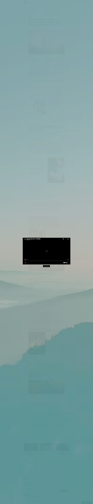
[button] (71, 238)
